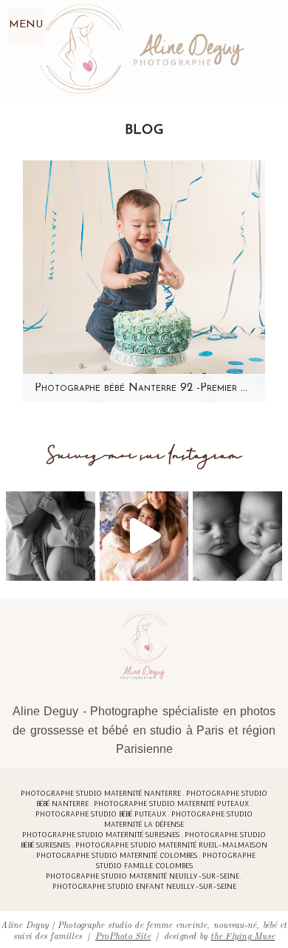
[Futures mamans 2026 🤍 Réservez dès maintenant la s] (237, 536)
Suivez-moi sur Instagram (144, 455)
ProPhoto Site (123, 935)
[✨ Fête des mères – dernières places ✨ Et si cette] (144, 536)
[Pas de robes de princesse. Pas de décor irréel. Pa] (50, 536)
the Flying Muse (242, 935)
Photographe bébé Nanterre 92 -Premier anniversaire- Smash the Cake (144, 388)
